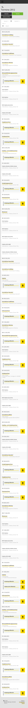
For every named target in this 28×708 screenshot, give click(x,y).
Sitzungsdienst (22, 702)
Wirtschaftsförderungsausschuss (9, 73)
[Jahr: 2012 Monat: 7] (3, 26)
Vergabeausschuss (6, 122)
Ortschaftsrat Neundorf (7, 44)
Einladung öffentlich (9, 80)
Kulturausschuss (6, 310)
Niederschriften (6, 16)
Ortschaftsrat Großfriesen (8, 53)
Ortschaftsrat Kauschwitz (8, 261)
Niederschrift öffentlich (9, 586)
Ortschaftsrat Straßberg (7, 34)
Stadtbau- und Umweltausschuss (9, 150)
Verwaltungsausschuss (7, 183)
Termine (18, 13)
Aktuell (7, 26)
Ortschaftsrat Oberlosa (7, 62)
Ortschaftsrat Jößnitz (7, 414)
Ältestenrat (4, 212)
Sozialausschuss (6, 136)
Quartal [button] (6, 21)
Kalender (6, 13)
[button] (23, 81)
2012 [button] (3, 23)
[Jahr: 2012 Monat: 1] (11, 21)
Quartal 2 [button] (16, 21)
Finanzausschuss (6, 197)
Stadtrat (4, 278)
